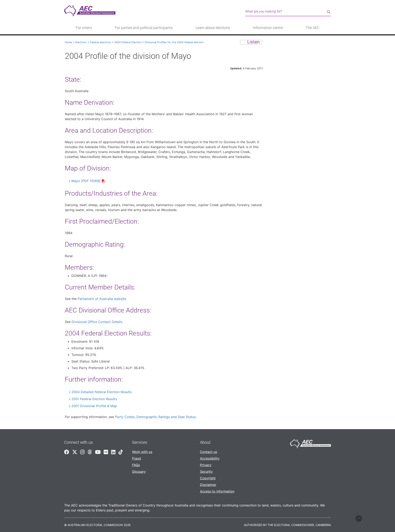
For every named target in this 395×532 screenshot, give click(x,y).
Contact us (208, 452)
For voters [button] (84, 28)
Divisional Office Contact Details (97, 322)
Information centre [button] (268, 28)
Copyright (208, 478)
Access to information (217, 491)
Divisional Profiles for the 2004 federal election (174, 42)
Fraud (136, 458)
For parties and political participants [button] (144, 28)
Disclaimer (208, 485)
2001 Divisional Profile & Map (94, 406)
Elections (81, 42)
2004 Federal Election (127, 42)
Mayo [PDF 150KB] (86, 181)
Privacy (205, 465)
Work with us (142, 452)
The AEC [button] (312, 28)
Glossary (139, 471)
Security (206, 471)
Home (68, 42)
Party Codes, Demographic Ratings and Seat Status (155, 417)
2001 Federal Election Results (94, 399)
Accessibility (210, 458)
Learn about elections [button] (212, 28)
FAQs (136, 465)
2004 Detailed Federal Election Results (101, 392)
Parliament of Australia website (102, 299)
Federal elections (100, 42)
